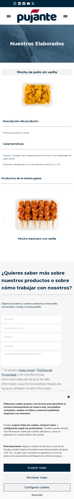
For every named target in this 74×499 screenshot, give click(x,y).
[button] (68, 397)
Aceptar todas (37, 467)
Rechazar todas (37, 477)
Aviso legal (37, 494)
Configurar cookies (37, 487)
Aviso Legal (27, 370)
